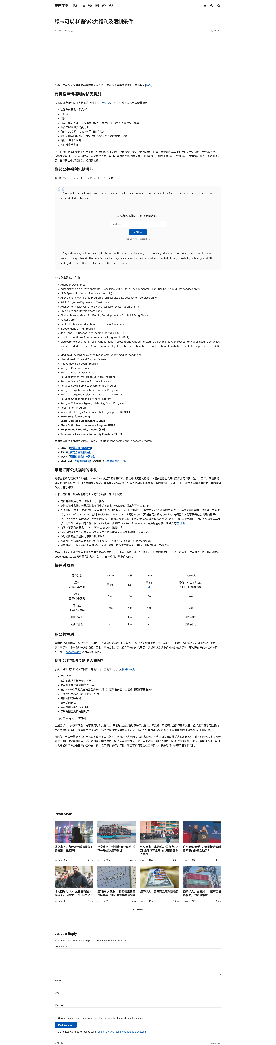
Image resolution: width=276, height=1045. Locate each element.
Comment (61, 946)
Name (59, 980)
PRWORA (104, 102)
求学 (104, 5)
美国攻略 (61, 5)
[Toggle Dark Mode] (211, 5)
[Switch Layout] (205, 5)
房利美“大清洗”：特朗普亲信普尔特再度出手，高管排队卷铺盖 (116, 893)
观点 (71, 30)
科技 (82, 5)
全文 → (90, 860)
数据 (75, 5)
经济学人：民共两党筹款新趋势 (159, 891)
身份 (90, 5)
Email (58, 992)
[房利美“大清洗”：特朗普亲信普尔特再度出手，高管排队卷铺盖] (116, 877)
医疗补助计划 (82, 461)
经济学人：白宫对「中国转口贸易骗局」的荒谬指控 (202, 893)
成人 (111, 5)
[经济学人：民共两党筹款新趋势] (159, 877)
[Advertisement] (138, 60)
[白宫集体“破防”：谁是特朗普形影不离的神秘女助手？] (202, 832)
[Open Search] (218, 5)
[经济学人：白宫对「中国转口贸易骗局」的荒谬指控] (202, 877)
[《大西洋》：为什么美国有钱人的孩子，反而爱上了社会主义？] (74, 877)
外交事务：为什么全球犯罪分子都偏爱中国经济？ (74, 848)
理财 (97, 5)
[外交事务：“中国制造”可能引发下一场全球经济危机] (116, 832)
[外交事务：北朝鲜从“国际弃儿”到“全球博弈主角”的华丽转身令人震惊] (159, 832)
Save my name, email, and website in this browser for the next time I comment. (101, 1018)
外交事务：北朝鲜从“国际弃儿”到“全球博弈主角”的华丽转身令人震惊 (159, 850)
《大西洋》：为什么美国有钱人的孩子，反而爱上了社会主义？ (74, 893)
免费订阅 (138, 232)
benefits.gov (73, 651)
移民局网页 (128, 669)
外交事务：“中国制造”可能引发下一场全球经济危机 (116, 848)
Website (59, 1005)
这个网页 (181, 523)
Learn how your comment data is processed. (122, 1031)
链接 (148, 85)
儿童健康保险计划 (114, 461)
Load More (138, 910)
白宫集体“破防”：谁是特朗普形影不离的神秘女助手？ (202, 848)
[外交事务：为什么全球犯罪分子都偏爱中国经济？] (74, 832)
